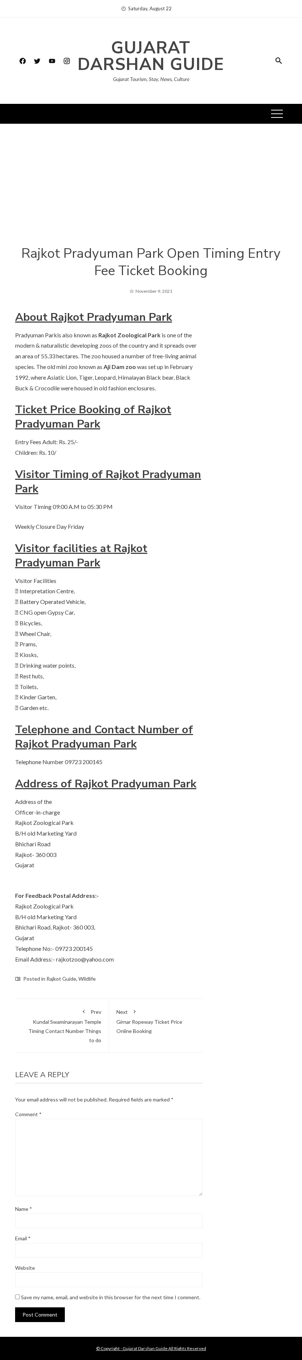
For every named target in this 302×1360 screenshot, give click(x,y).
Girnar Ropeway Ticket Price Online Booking (149, 1021)
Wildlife (87, 979)
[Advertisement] (151, 190)
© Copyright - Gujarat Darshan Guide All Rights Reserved (151, 1348)
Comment (28, 1114)
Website (25, 1268)
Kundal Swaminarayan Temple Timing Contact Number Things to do (64, 1026)
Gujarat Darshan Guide (151, 56)
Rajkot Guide (61, 979)
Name (23, 1209)
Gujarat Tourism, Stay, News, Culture (151, 79)
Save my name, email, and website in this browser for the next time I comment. (110, 1297)
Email (23, 1238)
